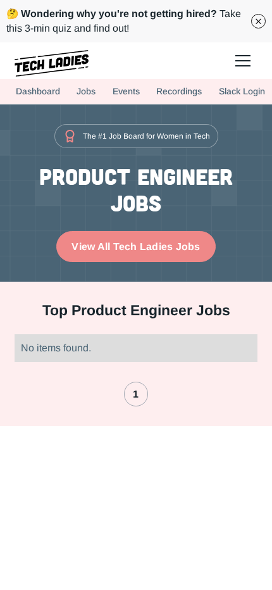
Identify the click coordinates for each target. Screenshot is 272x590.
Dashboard (38, 91)
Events (126, 91)
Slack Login (242, 91)
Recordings (179, 91)
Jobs (86, 91)
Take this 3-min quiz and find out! (123, 21)
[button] (242, 60)
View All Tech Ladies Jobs (135, 246)
